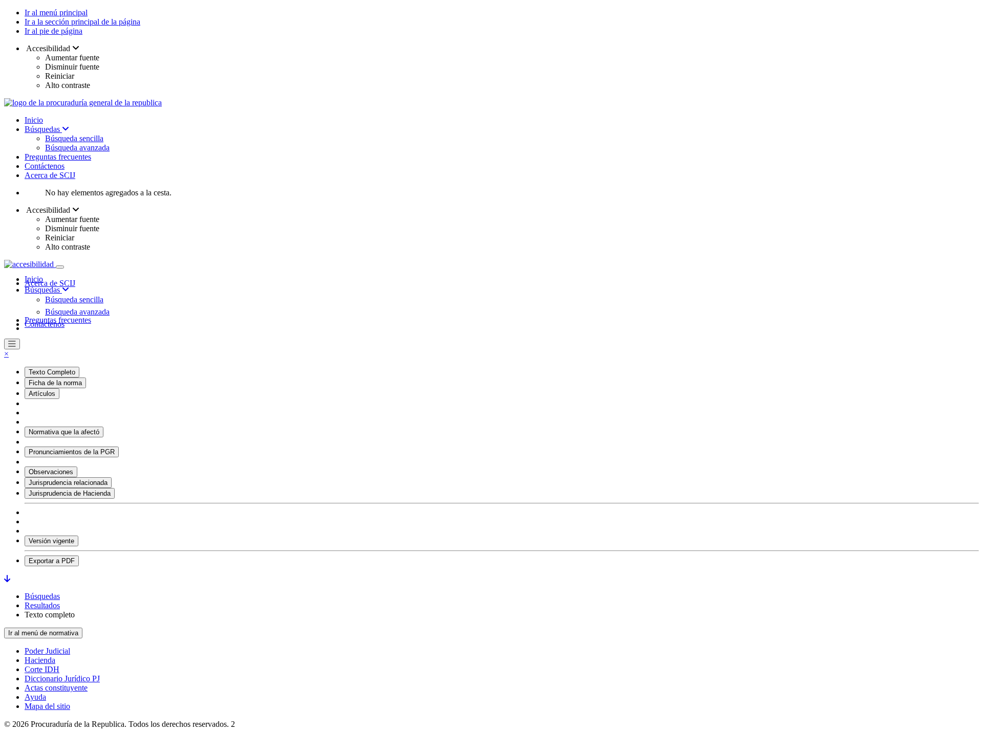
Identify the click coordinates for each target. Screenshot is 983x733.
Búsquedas (43, 129)
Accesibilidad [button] (48, 48)
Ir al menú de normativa (43, 633)
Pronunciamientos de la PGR (72, 452)
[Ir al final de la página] (7, 578)
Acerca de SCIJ (50, 175)
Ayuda (35, 697)
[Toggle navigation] (60, 267)
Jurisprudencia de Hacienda (70, 493)
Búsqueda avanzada (77, 147)
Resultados (42, 605)
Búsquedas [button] (43, 289)
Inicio (34, 120)
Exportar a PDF (52, 561)
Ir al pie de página (53, 31)
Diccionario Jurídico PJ (62, 678)
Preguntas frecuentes (58, 156)
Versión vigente (51, 541)
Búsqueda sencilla (74, 138)
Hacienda (40, 660)
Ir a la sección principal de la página (82, 21)
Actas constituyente (56, 687)
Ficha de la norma (55, 383)
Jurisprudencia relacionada (68, 482)
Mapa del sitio (47, 706)
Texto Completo (52, 372)
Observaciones (51, 472)
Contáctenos (45, 166)
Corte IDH (42, 669)
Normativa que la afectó (64, 432)
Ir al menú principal (56, 12)
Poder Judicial (47, 651)
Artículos (42, 393)
